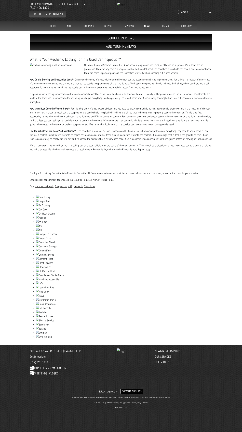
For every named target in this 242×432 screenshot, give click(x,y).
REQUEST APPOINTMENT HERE (98, 180)
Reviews (129, 26)
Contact (165, 26)
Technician (89, 186)
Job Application (125, 403)
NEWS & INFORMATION (167, 351)
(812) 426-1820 (39, 8)
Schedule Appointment (47, 14)
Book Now (186, 26)
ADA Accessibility (112, 403)
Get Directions (38, 356)
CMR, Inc (144, 397)
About (70, 26)
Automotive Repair (44, 186)
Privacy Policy (136, 403)
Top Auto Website (164, 397)
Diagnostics (61, 186)
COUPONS (89, 26)
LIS (126, 408)
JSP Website (152, 397)
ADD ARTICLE (119, 408)
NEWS (147, 26)
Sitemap (145, 403)
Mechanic (78, 186)
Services (109, 26)
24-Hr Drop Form (99, 403)
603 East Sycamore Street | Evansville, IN (57, 4)
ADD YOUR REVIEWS (121, 46)
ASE (70, 186)
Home (53, 26)
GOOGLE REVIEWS (121, 38)
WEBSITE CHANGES (132, 391)
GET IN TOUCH (163, 362)
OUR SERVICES (163, 356)
